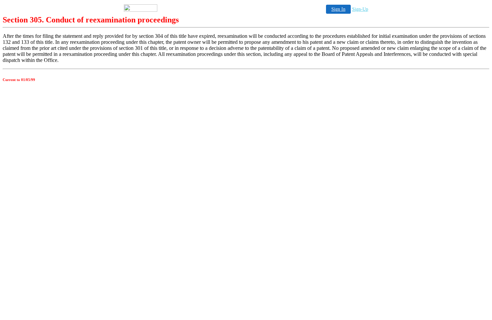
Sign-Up (360, 9)
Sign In (338, 9)
